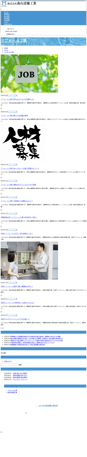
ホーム (6, 12)
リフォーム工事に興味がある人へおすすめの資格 (18, 185)
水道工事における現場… (20, 373)
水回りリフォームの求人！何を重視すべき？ (17, 233)
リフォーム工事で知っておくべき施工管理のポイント (20, 168)
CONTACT (7, 36)
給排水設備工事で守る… (20, 375)
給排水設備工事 (12, 392)
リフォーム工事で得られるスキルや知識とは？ (17, 99)
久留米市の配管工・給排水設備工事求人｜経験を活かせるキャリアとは (32, 342)
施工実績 (7, 16)
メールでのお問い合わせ (48, 405)
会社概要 (7, 20)
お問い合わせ (8, 24)
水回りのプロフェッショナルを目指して (15, 319)
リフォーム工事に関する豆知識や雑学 (14, 115)
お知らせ (7, 361)
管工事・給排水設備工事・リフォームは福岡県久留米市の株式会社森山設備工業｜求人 (27, 451)
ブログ (6, 22)
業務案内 (7, 14)
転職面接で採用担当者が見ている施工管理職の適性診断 (28, 344)
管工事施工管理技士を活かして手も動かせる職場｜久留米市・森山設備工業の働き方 (37, 338)
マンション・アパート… (20, 379)
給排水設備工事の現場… (20, 377)
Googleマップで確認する (9, 441)
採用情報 (7, 18)
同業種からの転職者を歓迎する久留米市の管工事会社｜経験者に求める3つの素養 (36, 336)
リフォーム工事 (14, 40)
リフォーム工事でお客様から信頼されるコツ (17, 201)
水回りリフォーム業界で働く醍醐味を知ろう (17, 286)
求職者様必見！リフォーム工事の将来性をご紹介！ (19, 217)
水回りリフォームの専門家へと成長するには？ (17, 303)
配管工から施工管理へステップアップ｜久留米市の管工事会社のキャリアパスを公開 (37, 340)
